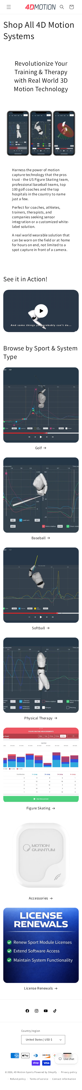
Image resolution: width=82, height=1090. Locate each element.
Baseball (38, 538)
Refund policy (18, 1078)
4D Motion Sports (24, 1072)
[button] (9, 7)
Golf (38, 447)
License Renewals (38, 988)
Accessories (38, 898)
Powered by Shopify (45, 1072)
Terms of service (39, 1078)
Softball (38, 628)
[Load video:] (41, 311)
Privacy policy (69, 1072)
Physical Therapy (38, 718)
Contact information (64, 1078)
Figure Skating (38, 808)
